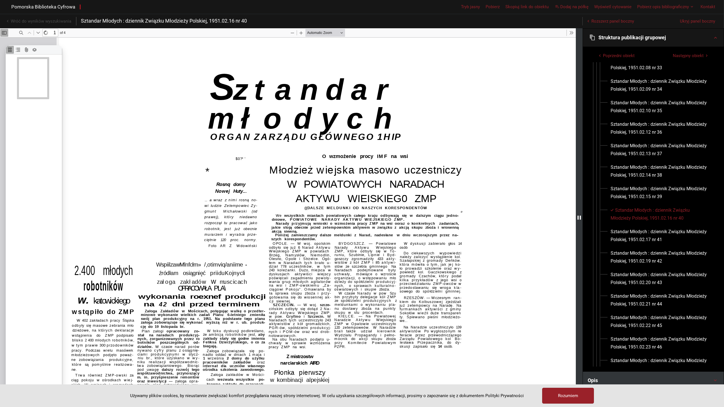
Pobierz (493, 6)
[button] (653, 38)
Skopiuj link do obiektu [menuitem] (527, 6)
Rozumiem (568, 395)
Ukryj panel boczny (697, 21)
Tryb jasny (470, 6)
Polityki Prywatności (504, 395)
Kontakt (708, 6)
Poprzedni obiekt (619, 55)
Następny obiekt (688, 55)
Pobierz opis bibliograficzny (663, 6)
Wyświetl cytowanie (613, 6)
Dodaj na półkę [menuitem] (574, 6)
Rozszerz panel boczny (612, 21)
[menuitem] (660, 63)
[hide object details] (579, 217)
